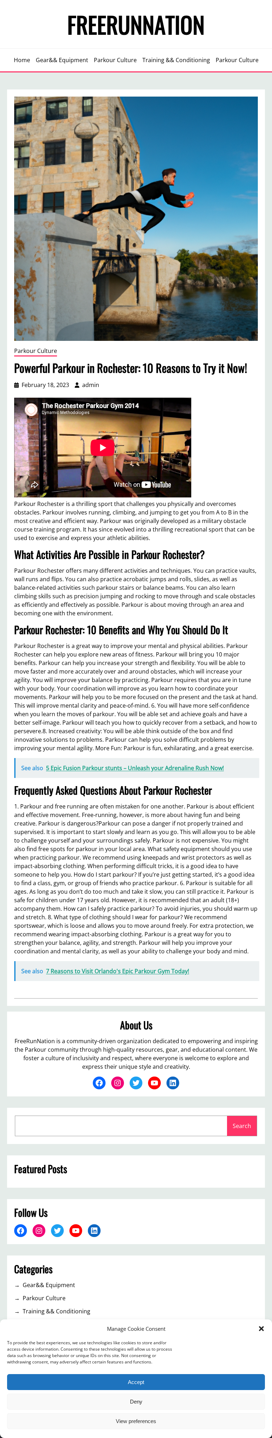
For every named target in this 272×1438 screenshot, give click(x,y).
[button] (261, 1328)
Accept (136, 1382)
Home (22, 60)
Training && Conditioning (56, 1311)
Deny (136, 1402)
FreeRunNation (136, 24)
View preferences (136, 1421)
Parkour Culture (35, 351)
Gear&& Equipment (49, 1285)
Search (242, 1126)
